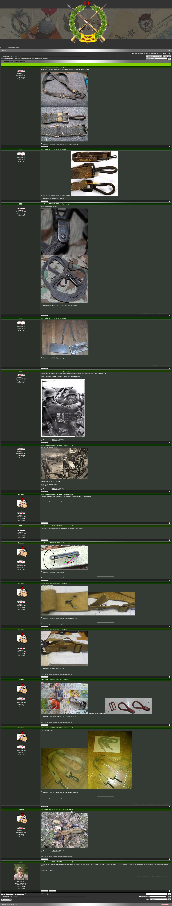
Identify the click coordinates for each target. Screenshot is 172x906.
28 (72, 727)
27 (72, 679)
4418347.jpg (55, 440)
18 (68, 203)
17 (68, 149)
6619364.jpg (55, 144)
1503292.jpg (55, 716)
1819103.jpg (68, 716)
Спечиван (21, 494)
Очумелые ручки (19, 58)
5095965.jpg (68, 792)
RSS (168, 50)
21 (72, 445)
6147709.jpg (68, 305)
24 (69, 542)
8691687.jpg (55, 358)
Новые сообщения (137, 53)
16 (68, 67)
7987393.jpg (55, 792)
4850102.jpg (55, 489)
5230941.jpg (55, 850)
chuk (20, 861)
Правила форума (156, 53)
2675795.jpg (68, 618)
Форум (3, 58)
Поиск (164, 53)
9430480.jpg (68, 144)
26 (69, 629)
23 (72, 525)
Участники (147, 53)
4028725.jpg (55, 305)
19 (68, 318)
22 (72, 494)
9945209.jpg (55, 198)
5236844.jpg (55, 572)
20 (68, 371)
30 (72, 861)
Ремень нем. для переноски (32, 58)
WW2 (20, 67)
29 (72, 809)
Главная (4, 50)
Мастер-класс (9, 58)
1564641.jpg (55, 618)
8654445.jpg (55, 668)
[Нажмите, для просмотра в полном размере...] (64, 106)
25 (69, 583)
